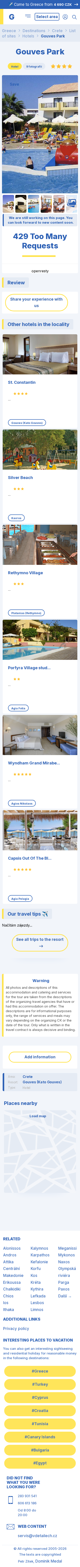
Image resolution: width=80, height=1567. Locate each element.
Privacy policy (16, 1328)
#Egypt (40, 1463)
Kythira (37, 1289)
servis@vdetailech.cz (37, 1536)
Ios (5, 1303)
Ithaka (8, 1309)
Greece (9, 31)
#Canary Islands (40, 1437)
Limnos (37, 1309)
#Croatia (40, 1410)
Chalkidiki (11, 1289)
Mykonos (66, 1255)
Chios (8, 1296)
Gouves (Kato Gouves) (42, 1082)
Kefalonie (39, 1262)
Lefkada (38, 1296)
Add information (40, 1057)
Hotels (28, 36)
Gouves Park (53, 36)
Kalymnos (39, 1248)
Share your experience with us (36, 302)
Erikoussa (12, 1282)
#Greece (40, 1371)
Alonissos (12, 1248)
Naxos (64, 1262)
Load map (38, 1116)
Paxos (64, 1289)
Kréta (36, 1282)
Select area (47, 16)
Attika (8, 1262)
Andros (9, 1255)
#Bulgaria (40, 1450)
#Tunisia (40, 1424)
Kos (34, 1275)
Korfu (36, 1268)
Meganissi (67, 1248)
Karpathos (40, 1255)
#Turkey (40, 1384)
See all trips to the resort (40, 939)
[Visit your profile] (65, 17)
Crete (57, 31)
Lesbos (37, 1303)
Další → (65, 1296)
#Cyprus (40, 1397)
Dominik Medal (48, 1561)
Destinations (34, 31)
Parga (63, 1282)
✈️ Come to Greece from (40, 4)
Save (14, 84)
